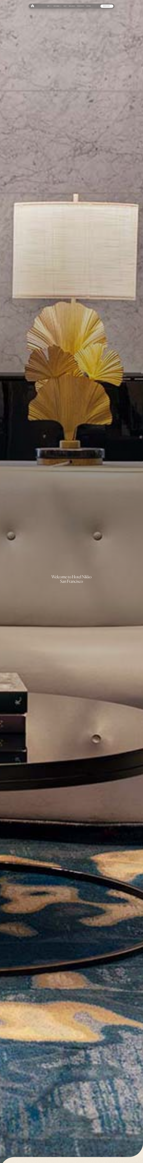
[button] (49, 6)
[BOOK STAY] (106, 6)
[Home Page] (32, 6)
